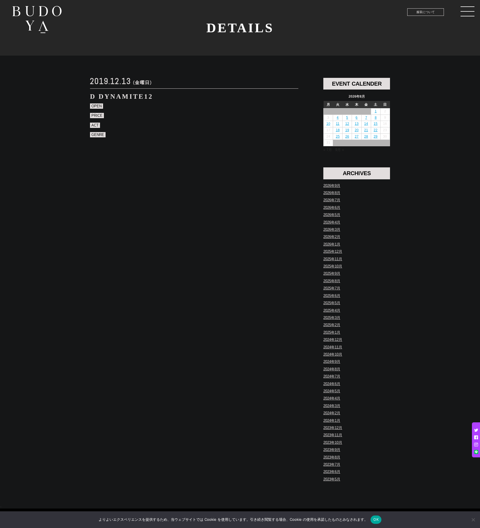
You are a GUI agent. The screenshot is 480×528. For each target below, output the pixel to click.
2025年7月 (331, 288)
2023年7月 (331, 464)
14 (366, 124)
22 (376, 130)
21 (366, 130)
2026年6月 (331, 207)
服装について (425, 12)
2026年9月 (331, 186)
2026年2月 (331, 237)
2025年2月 (331, 325)
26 (347, 136)
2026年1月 (331, 244)
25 (338, 136)
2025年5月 (331, 303)
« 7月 (327, 150)
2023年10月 (332, 442)
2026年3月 (331, 229)
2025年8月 (331, 281)
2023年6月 (331, 472)
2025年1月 (331, 332)
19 (347, 130)
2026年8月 (331, 193)
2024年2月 (331, 413)
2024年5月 (331, 391)
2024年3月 (331, 406)
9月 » (339, 150)
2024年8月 (331, 369)
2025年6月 (331, 296)
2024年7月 (331, 376)
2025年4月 (331, 310)
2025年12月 (332, 251)
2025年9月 (331, 273)
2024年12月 (332, 340)
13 (357, 124)
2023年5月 (331, 479)
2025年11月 (332, 259)
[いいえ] (473, 519)
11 (337, 124)
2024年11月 (332, 347)
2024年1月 (331, 420)
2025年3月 (331, 318)
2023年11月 (332, 435)
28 (366, 136)
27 (357, 136)
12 (347, 124)
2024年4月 (331, 398)
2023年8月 (331, 457)
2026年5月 (331, 215)
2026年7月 (331, 200)
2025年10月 (332, 266)
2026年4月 (331, 222)
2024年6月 (331, 384)
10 (328, 124)
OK (376, 519)
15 (376, 124)
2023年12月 (332, 428)
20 (357, 130)
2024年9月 (331, 362)
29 (376, 136)
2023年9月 (331, 450)
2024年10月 (332, 354)
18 (338, 130)
